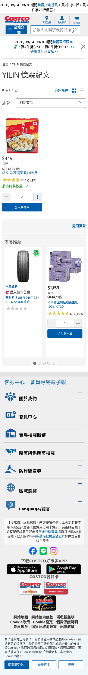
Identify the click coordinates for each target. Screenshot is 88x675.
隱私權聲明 (65, 617)
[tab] (44, 396)
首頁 (6, 64)
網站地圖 (20, 617)
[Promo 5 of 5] (53, 363)
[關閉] (83, 47)
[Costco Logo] (17, 19)
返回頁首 (79, 226)
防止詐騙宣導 (48, 532)
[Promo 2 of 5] (39, 363)
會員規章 (20, 626)
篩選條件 (61, 90)
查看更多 (44, 665)
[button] (76, 30)
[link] (22, 153)
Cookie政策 (20, 622)
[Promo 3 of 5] (44, 363)
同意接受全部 (17, 665)
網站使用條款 (42, 617)
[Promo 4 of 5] (48, 363)
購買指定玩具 (47, 5)
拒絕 (71, 665)
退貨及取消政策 (44, 626)
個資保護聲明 (67, 622)
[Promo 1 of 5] (34, 363)
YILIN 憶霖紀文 (22, 64)
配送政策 (67, 626)
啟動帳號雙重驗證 (49, 536)
